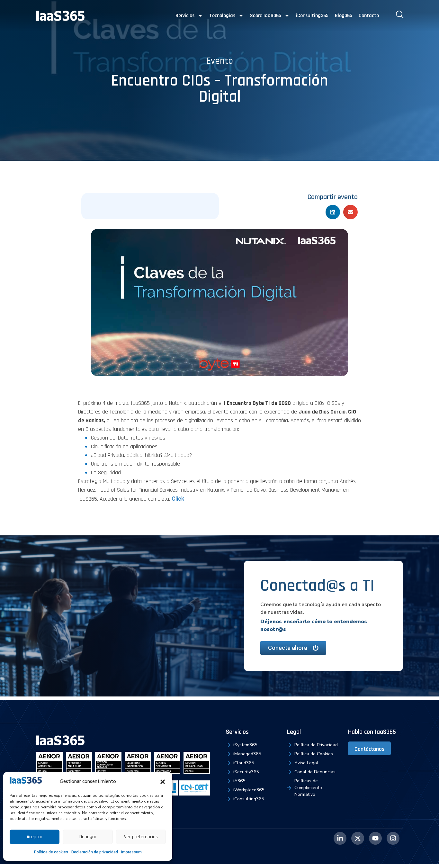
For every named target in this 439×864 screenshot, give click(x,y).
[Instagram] (393, 838)
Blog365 (343, 15)
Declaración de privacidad (94, 852)
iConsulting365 (312, 15)
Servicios (184, 15)
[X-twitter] (357, 838)
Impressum (131, 852)
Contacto (369, 15)
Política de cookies (51, 852)
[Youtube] (375, 838)
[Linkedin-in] (340, 838)
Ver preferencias (141, 837)
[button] (162, 781)
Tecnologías (222, 15)
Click (178, 498)
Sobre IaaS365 (265, 15)
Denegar (87, 837)
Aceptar (34, 837)
